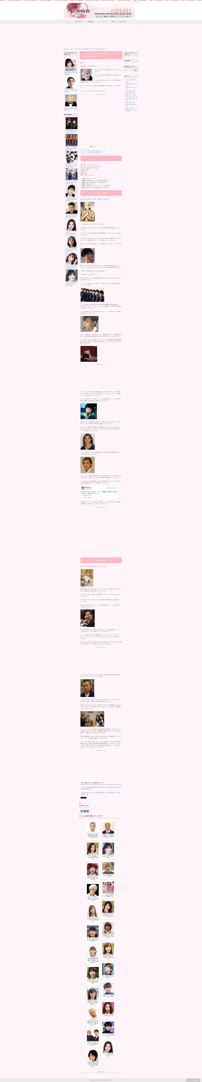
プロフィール (85, 149)
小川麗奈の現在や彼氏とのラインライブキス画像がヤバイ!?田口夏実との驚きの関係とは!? (92, 857)
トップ (68, 21)
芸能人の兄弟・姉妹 (130, 92)
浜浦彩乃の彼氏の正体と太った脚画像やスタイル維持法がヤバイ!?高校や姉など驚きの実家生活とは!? (92, 1002)
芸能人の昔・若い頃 (130, 108)
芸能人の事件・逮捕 (130, 90)
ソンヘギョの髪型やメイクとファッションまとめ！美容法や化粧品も (108, 1054)
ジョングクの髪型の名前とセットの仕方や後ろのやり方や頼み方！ (108, 977)
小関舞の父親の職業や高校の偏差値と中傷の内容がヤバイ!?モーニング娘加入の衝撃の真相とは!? (92, 960)
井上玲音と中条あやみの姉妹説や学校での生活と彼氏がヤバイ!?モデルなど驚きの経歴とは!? (92, 919)
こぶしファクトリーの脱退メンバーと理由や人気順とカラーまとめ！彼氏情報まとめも (108, 895)
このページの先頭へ (193, 1080)
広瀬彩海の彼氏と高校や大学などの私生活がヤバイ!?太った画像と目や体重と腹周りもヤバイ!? (108, 915)
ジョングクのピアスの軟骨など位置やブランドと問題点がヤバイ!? (108, 996)
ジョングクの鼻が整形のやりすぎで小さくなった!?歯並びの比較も (108, 1035)
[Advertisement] (101, 36)
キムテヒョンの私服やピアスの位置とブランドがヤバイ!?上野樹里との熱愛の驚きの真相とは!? (92, 898)
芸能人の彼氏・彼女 (130, 102)
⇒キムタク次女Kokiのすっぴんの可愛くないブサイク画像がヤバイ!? (70, 90)
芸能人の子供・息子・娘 (131, 96)
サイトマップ (102, 21)
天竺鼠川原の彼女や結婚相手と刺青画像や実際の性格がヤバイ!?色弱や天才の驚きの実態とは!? (92, 836)
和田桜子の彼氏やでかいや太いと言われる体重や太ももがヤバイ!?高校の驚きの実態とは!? (92, 981)
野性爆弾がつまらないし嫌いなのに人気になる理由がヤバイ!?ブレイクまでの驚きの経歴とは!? (92, 1043)
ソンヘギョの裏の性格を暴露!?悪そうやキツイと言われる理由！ (108, 856)
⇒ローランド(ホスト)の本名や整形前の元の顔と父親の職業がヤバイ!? (70, 108)
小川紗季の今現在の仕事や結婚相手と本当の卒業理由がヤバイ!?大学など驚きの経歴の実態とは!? (92, 1064)
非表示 (94, 146)
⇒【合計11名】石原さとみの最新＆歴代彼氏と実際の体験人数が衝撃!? (70, 72)
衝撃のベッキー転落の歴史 (119, 21)
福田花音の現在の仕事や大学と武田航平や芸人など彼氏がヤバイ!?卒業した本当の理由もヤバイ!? (108, 936)
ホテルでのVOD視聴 (130, 79)
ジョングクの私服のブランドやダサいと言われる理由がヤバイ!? (108, 876)
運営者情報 (91, 21)
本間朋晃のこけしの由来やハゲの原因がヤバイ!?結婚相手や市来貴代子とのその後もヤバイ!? (108, 836)
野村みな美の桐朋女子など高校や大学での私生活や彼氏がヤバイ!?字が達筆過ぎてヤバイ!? (92, 939)
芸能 (81, 62)
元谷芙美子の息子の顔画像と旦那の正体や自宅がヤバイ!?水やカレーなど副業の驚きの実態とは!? (92, 877)
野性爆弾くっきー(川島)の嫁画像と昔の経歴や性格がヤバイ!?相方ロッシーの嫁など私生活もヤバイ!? (92, 1022)
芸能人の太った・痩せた (131, 94)
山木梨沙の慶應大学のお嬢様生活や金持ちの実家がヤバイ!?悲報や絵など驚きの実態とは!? (108, 956)
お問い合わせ (78, 21)
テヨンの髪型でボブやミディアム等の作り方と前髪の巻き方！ (108, 1016)
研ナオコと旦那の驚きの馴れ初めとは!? (91, 152)
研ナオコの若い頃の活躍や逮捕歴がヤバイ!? (92, 151)
